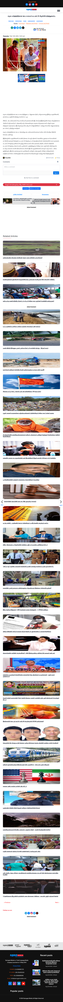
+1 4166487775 (19, 969)
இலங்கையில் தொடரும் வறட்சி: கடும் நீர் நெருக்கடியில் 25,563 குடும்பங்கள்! (23, 721)
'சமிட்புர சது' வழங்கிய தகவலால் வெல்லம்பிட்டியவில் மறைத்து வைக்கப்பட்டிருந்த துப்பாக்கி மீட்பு (28, 566)
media (24, 21)
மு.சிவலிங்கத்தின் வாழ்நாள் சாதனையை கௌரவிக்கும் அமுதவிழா (21, 480)
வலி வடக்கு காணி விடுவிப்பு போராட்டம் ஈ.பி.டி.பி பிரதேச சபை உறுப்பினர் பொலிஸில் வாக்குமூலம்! (28, 301)
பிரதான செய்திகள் (44, 23)
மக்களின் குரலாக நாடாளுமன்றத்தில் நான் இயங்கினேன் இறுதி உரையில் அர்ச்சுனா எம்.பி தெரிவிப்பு (29, 458)
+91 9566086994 (18, 975)
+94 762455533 (19, 972)
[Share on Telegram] (20, 28)
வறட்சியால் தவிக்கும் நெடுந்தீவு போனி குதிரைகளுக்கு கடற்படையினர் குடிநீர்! (23, 370)
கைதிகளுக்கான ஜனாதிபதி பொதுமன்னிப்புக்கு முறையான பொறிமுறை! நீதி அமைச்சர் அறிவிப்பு (29, 279)
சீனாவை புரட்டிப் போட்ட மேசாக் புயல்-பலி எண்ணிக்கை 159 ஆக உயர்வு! (22, 391)
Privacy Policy (17, 966)
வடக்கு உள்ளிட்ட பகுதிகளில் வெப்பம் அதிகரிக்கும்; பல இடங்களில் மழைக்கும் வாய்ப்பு (25, 523)
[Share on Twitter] (17, 28)
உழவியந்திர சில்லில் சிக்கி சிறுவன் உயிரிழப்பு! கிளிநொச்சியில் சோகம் (21, 808)
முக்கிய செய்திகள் (17, 194)
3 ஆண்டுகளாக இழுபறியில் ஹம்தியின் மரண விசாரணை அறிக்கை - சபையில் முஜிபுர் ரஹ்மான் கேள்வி (30, 896)
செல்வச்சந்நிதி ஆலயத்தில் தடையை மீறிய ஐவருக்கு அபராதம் (19, 501)
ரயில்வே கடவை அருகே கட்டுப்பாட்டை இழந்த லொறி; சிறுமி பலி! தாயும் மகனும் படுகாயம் (51, 982)
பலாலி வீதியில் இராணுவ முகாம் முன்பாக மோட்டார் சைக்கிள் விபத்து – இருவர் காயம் (25, 348)
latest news (11, 21)
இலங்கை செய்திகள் (31, 23)
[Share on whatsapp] (12, 28)
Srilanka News (18, 21)
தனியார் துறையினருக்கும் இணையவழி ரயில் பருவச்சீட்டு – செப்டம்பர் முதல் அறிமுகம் (26, 764)
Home (15, 23)
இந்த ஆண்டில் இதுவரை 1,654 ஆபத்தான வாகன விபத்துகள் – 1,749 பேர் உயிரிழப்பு (25, 610)
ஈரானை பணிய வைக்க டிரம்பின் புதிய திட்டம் (15, 786)
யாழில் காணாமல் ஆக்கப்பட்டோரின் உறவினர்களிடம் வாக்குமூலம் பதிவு (21, 851)
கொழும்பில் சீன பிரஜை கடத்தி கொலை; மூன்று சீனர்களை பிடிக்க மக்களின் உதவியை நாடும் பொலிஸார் (30, 743)
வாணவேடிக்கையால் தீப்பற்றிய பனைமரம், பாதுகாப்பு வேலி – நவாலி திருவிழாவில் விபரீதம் (26, 830)
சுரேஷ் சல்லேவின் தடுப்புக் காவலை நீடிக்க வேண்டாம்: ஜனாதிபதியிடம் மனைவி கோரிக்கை (27, 631)
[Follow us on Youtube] (37, 913)
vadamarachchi (31, 21)
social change (40, 21)
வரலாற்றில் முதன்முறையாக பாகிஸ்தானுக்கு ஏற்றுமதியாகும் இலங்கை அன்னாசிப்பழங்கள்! (27, 588)
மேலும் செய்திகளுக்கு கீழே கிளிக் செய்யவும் (18, 184)
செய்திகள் (22, 23)
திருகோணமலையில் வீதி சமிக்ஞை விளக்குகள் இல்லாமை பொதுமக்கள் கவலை (51, 962)
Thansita (6, 36)
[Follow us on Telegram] (26, 913)
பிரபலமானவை (45, 194)
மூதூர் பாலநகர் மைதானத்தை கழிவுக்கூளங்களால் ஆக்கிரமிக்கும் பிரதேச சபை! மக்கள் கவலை (28, 413)
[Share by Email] (23, 28)
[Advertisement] (31, 99)
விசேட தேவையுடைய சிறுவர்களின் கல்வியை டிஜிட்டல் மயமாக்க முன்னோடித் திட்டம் (25, 545)
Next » (57, 902)
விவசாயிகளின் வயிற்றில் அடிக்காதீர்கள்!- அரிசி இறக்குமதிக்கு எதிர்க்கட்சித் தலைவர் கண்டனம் (29, 653)
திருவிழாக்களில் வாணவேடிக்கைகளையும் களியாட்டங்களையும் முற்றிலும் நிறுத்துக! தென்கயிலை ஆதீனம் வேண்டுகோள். (31, 435)
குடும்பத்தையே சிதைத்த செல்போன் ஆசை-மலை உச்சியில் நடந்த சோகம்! (22, 258)
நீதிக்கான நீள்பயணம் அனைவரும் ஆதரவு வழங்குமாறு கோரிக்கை (51, 971)
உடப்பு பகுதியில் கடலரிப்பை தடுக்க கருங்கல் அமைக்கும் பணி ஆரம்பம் (21, 326)
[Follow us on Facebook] (28, 913)
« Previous (7, 902)
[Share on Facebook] (15, 28)
